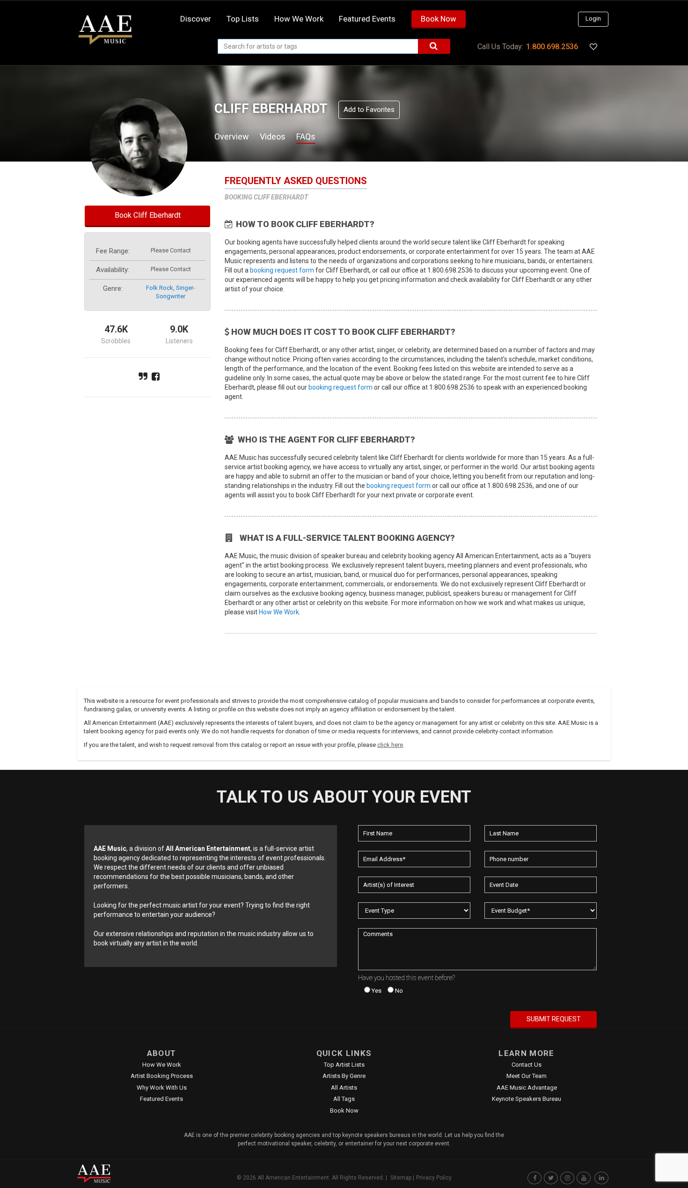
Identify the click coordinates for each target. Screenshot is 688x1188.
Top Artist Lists (344, 1064)
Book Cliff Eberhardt (148, 215)
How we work (298, 18)
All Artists (344, 1087)
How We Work (279, 612)
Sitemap (400, 1177)
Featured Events (367, 18)
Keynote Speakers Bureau (526, 1098)
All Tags (344, 1098)
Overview (231, 136)
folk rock (159, 287)
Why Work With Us (162, 1087)
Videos (272, 136)
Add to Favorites (369, 109)
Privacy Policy (434, 1177)
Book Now (438, 18)
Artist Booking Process (162, 1075)
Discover (195, 18)
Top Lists (243, 18)
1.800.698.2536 (552, 46)
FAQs (305, 136)
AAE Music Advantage (527, 1087)
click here (390, 744)
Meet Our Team (526, 1075)
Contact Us (527, 1064)
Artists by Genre (344, 1075)
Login (593, 18)
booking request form (282, 270)
